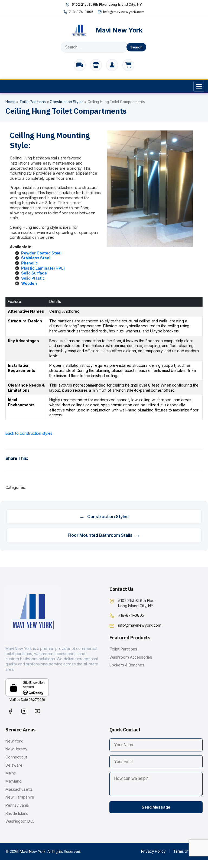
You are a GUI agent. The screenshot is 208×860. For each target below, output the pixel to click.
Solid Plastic (33, 278)
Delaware (13, 765)
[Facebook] (10, 711)
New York (14, 741)
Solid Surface (34, 273)
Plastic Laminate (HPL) (43, 268)
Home (10, 102)
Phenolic (29, 263)
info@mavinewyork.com (123, 12)
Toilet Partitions (33, 102)
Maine (10, 773)
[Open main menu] (198, 86)
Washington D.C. (19, 821)
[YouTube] (37, 711)
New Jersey (16, 749)
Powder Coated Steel (41, 253)
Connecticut (16, 757)
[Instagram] (24, 711)
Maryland (13, 781)
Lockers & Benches (126, 665)
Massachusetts (19, 789)
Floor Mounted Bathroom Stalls (104, 535)
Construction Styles (66, 102)
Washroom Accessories (130, 657)
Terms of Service (188, 851)
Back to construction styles (28, 433)
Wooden (29, 283)
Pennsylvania (17, 805)
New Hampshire (19, 797)
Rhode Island (16, 813)
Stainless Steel (35, 258)
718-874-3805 (81, 12)
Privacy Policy (153, 851)
